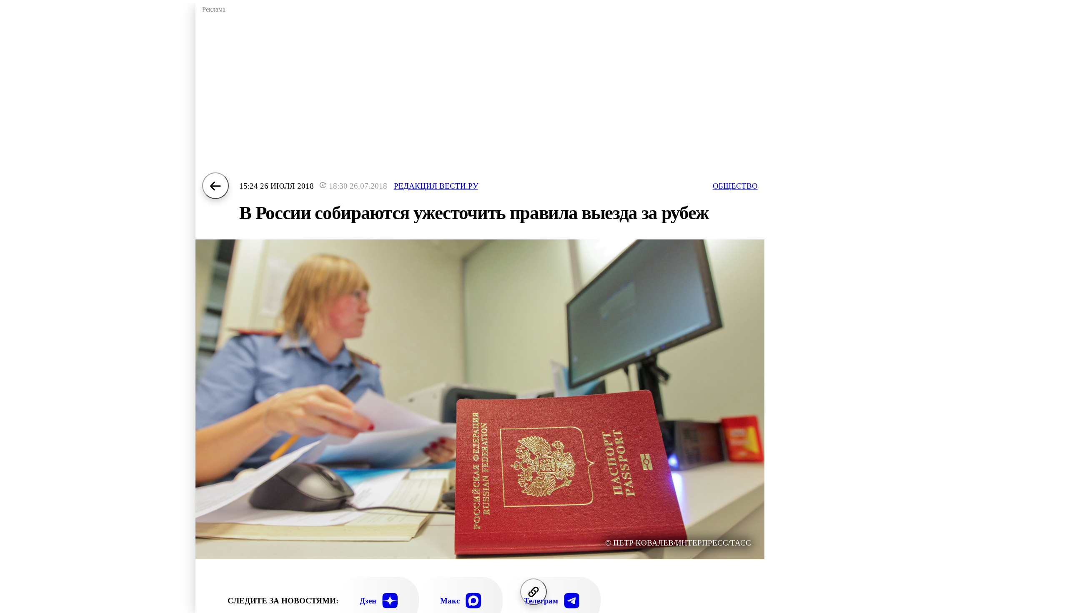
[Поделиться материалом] (533, 591)
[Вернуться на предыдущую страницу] (215, 185)
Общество (735, 186)
